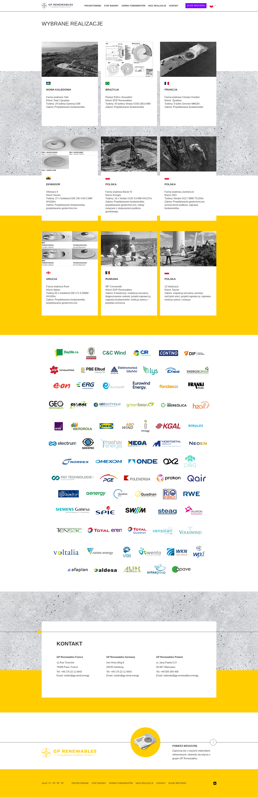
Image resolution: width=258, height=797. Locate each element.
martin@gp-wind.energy (76, 675)
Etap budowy (111, 6)
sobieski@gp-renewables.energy (180, 675)
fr (62, 783)
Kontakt (173, 6)
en (54, 783)
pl (50, 783)
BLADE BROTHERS (196, 5)
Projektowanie (92, 6)
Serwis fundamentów (133, 6)
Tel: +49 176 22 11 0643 (69, 671)
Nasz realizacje (157, 6)
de (58, 783)
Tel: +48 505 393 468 (167, 671)
